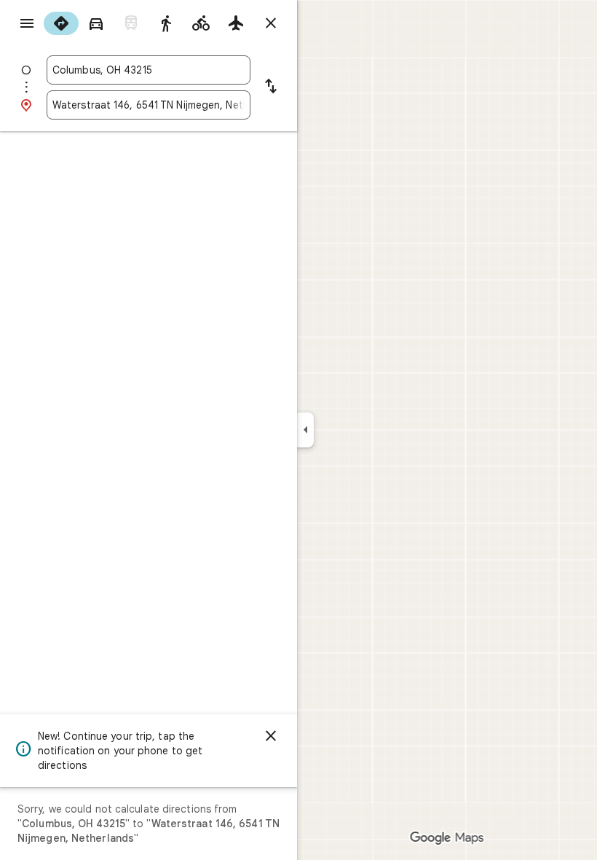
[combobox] (148, 70)
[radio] (61, 23)
